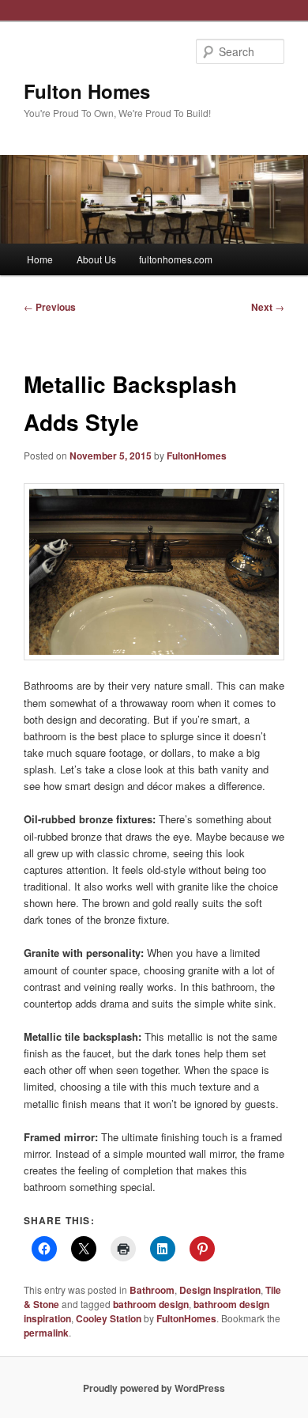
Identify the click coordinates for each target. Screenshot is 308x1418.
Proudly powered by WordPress (154, 1388)
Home (40, 259)
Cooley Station (108, 1318)
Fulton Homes (87, 91)
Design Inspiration (220, 1290)
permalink (46, 1332)
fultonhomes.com (175, 259)
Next (267, 307)
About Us (96, 259)
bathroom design (151, 1304)
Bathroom (152, 1290)
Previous (50, 307)
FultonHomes (197, 455)
